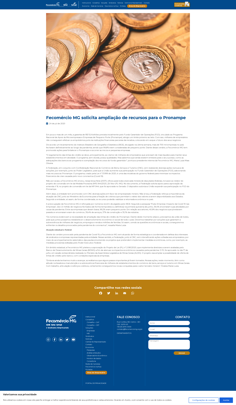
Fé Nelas (123, 6)
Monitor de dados (94, 358)
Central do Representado (133, 3)
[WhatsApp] (80, 271)
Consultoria (91, 361)
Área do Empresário (137, 6)
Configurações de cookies (203, 400)
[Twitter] (56, 271)
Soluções (104, 3)
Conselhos (96, 3)
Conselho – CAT (93, 322)
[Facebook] (48, 271)
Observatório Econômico (97, 356)
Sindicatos (112, 3)
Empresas (91, 331)
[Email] (72, 271)
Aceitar (226, 400)
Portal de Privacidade (96, 383)
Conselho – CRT (93, 325)
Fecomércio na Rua (111, 6)
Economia (85, 6)
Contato (147, 3)
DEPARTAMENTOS (124, 333)
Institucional (86, 3)
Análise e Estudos (94, 353)
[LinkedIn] (64, 271)
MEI (88, 333)
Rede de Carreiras (97, 6)
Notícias (120, 3)
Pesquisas (91, 350)
